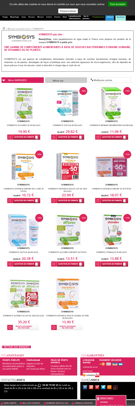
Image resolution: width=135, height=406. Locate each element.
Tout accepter (117, 4)
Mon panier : (107, 398)
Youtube (91, 387)
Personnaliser (68, 11)
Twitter (104, 387)
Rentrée (120, 17)
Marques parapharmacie (19, 29)
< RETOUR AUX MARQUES (16, 347)
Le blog (110, 387)
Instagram (116, 387)
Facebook (85, 387)
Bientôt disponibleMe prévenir (24, 327)
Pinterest (98, 387)
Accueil (3, 28)
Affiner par (58, 80)
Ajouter (24, 137)
